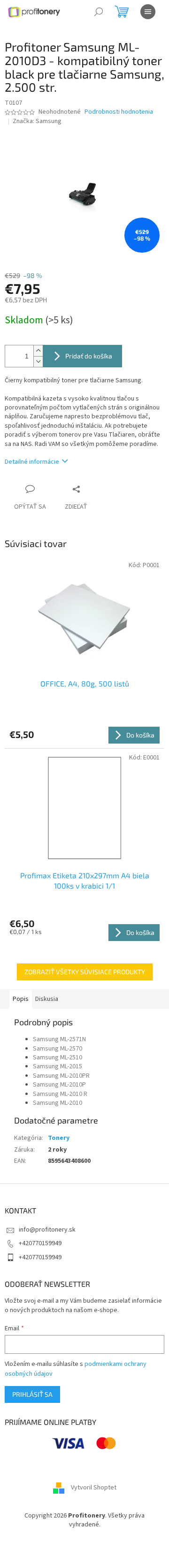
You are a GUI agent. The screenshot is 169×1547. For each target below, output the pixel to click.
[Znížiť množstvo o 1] (38, 361)
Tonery (58, 1138)
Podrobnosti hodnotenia (118, 112)
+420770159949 (40, 1243)
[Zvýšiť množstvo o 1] (38, 350)
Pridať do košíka (88, 356)
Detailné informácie (32, 462)
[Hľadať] (98, 11)
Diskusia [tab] (46, 999)
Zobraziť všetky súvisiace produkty (84, 972)
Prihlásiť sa (32, 1394)
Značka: (37, 121)
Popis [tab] (21, 999)
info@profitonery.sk (47, 1229)
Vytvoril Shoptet (93, 1487)
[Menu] (147, 11)
